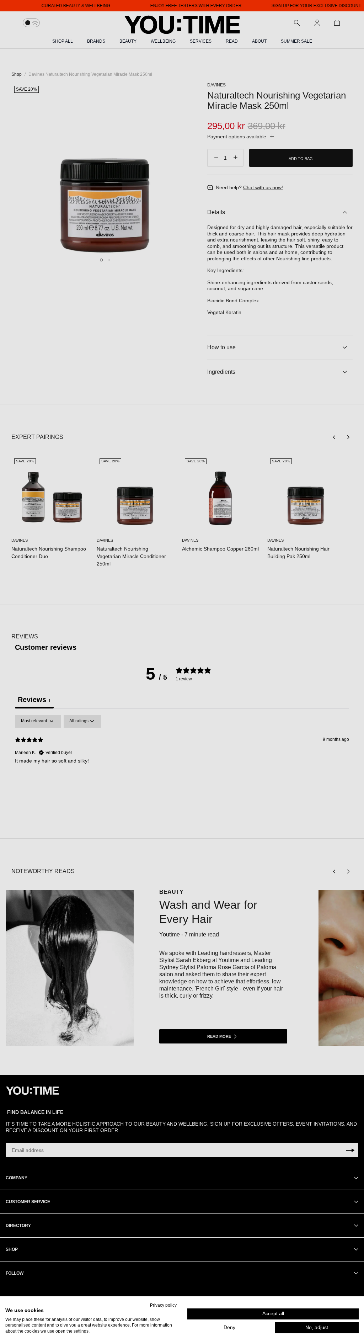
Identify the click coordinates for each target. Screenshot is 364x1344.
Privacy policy (163, 1305)
